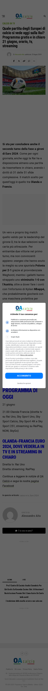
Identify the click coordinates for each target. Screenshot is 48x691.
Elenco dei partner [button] (26, 355)
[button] (24, 337)
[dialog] (24, 345)
